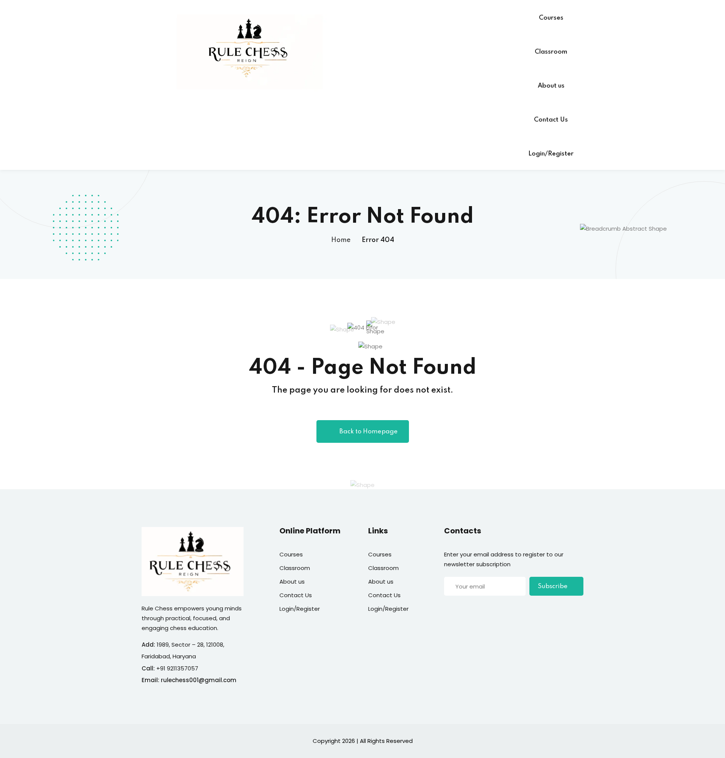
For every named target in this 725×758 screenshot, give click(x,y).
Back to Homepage (368, 431)
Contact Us (551, 120)
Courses (551, 18)
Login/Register (551, 154)
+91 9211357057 (177, 668)
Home (340, 240)
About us (551, 86)
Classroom (551, 52)
